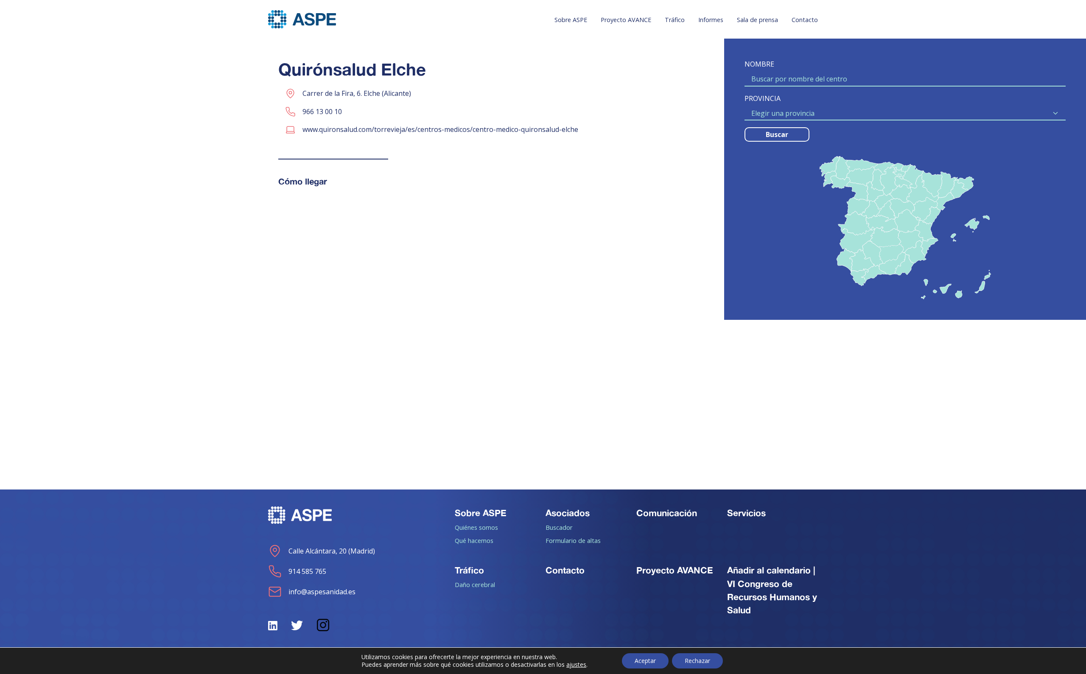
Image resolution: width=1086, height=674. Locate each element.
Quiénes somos (476, 527)
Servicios (746, 512)
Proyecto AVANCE (626, 20)
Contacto (805, 20)
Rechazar (697, 661)
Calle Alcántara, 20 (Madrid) (331, 551)
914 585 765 (307, 571)
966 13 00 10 (322, 111)
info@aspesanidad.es (321, 591)
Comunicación (666, 512)
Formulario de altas (573, 540)
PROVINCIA (763, 98)
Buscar (777, 134)
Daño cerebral (475, 584)
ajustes (576, 664)
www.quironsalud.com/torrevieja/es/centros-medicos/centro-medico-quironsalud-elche (440, 129)
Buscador (559, 527)
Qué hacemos (474, 540)
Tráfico (675, 20)
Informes (710, 20)
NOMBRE (759, 64)
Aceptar (645, 661)
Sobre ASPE (570, 20)
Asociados (568, 512)
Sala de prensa (757, 20)
